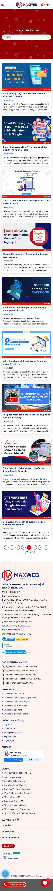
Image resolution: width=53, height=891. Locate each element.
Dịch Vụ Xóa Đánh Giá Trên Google (19, 813)
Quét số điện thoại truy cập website (19, 789)
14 (27, 552)
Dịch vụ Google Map (13, 797)
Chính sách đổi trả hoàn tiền (16, 714)
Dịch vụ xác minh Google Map (17, 809)
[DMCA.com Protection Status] (22, 639)
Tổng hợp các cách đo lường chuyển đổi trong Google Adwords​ (23, 469)
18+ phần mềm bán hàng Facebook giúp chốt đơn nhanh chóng (26, 416)
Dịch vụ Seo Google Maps (15, 805)
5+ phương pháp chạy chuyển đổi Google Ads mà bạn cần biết (24, 523)
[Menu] (3, 4)
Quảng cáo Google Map (14, 801)
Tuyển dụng (9, 740)
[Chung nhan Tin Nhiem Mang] (11, 856)
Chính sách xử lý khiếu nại (15, 705)
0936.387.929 (24, 625)
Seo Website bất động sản (15, 785)
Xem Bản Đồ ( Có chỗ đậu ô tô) (18, 621)
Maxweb (14, 752)
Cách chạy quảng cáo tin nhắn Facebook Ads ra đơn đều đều (24, 95)
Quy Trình (8, 724)
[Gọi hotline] (5, 884)
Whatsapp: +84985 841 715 (18, 634)
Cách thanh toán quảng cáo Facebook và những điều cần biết (24, 309)
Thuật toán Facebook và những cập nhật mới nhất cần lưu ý (26, 202)
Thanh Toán (9, 728)
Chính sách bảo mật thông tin (17, 701)
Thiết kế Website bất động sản (17, 773)
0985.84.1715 (10, 625)
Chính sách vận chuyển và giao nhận (20, 697)
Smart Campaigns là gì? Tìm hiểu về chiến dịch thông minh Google (25, 148)
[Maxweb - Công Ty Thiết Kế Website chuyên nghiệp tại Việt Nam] (26, 5)
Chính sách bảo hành (13, 710)
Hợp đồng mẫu (10, 736)
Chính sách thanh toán (14, 693)
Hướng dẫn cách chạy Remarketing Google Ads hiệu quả (25, 255)
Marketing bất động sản (14, 781)
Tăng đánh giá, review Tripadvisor (19, 793)
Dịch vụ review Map (12, 777)
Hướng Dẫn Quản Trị (13, 732)
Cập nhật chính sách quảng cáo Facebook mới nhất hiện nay (25, 362)
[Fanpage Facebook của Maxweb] (6, 754)
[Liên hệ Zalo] (5, 874)
